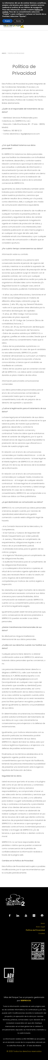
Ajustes (18, 21)
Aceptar (7, 21)
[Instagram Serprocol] (34, 915)
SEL (26, 1000)
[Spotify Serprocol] (42, 915)
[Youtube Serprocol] (26, 915)
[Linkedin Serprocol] (17, 915)
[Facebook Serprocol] (9, 915)
